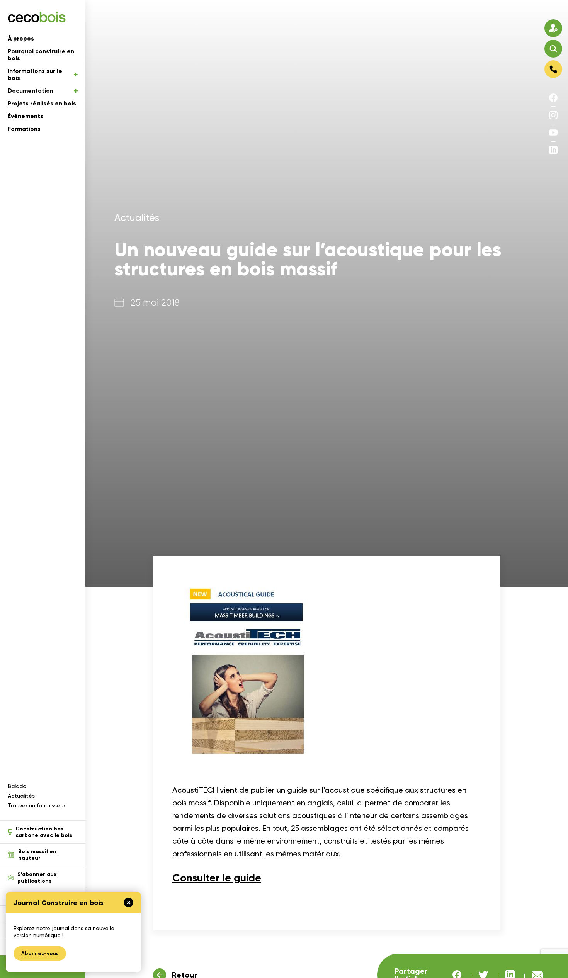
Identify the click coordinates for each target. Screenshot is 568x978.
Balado (17, 786)
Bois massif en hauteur (37, 854)
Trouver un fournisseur (36, 805)
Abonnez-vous (39, 953)
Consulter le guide (216, 877)
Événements (25, 116)
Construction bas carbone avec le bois (43, 832)
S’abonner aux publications (36, 877)
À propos (21, 38)
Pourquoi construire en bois (41, 55)
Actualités (21, 796)
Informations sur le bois (35, 75)
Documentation (30, 90)
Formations (24, 129)
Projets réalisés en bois (42, 103)
